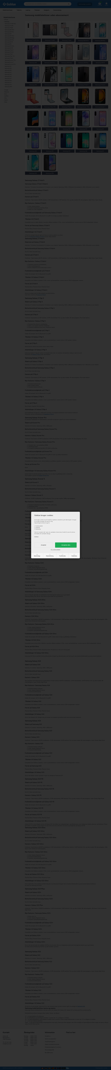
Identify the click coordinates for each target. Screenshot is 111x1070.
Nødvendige (37, 556)
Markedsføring (49, 556)
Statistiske (74, 556)
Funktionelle (62, 556)
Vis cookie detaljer (55, 549)
